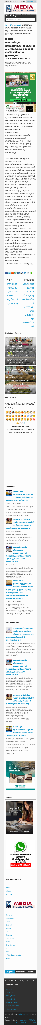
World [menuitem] (8, 948)
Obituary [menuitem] (9, 935)
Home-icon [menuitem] (9, 915)
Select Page (30, 1)
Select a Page (11, 16)
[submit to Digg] (18, 273)
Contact (9, 894)
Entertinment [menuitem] (10, 945)
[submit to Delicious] (21, 273)
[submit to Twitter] (9, 273)
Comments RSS (30, 1023)
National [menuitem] (9, 925)
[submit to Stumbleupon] (15, 273)
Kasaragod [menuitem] (10, 918)
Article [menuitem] (8, 952)
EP (6, 39)
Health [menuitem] (8, 942)
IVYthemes (23, 1020)
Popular (10, 972)
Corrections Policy (12, 1006)
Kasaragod (10, 39)
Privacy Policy (10, 996)
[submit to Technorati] (31, 273)
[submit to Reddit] (28, 273)
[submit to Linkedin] (25, 273)
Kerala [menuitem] (8, 921)
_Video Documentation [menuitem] (14, 955)
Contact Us (10, 992)
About (8, 891)
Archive (31, 972)
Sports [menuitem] (8, 928)
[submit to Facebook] (6, 273)
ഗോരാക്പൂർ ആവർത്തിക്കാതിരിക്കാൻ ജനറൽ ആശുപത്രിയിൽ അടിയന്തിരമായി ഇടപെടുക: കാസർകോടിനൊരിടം (20, 50)
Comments (20, 972)
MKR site (32, 1020)
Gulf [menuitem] (7, 932)
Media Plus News (23, 1014)
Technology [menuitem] (10, 938)
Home (8, 887)
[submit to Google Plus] (12, 273)
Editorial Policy (11, 999)
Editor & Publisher (12, 1009)
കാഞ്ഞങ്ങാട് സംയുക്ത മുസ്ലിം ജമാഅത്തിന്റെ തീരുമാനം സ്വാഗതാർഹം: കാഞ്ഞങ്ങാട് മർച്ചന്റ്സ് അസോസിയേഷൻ (20, 634)
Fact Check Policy (12, 1002)
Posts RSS (20, 1023)
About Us (9, 989)
